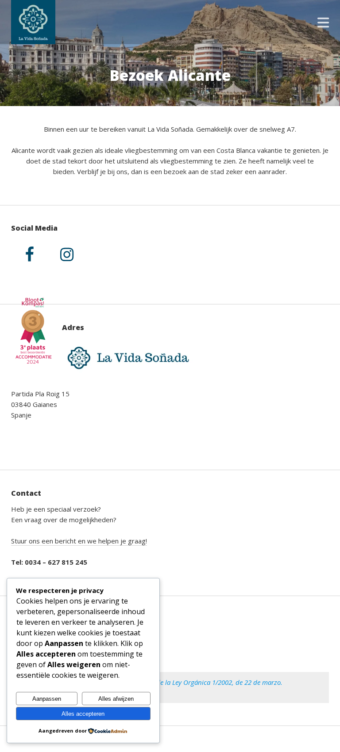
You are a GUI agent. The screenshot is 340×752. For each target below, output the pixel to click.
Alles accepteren (83, 713)
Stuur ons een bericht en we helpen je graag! (79, 540)
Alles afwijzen (116, 698)
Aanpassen (46, 698)
